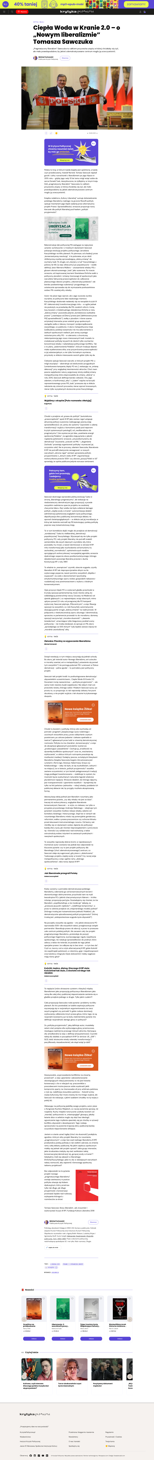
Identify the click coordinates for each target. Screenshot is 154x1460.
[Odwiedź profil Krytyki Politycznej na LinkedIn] (47, 1455)
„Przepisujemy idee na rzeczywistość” (34, 1426)
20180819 (55, 1272)
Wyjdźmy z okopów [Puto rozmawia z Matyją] (67, 401)
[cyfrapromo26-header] (77, 4)
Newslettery (73, 1437)
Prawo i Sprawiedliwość (73, 1264)
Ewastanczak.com (119, 1456)
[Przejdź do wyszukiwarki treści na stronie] (12, 11)
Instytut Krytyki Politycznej (30, 1441)
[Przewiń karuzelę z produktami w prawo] (129, 1319)
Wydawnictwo (25, 1437)
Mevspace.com (103, 1456)
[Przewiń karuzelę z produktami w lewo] (24, 1319)
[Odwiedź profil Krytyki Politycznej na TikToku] (39, 1455)
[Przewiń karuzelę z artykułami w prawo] (129, 1376)
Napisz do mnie (53, 1247)
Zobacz (34, 1339)
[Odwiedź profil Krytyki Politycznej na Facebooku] (30, 1455)
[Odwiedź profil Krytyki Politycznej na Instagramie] (35, 1455)
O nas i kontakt (74, 1441)
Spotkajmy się (74, 1446)
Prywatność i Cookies (113, 1437)
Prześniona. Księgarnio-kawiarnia (81, 1432)
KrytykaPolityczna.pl (27, 1432)
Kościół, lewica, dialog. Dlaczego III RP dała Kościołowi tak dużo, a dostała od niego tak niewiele (67, 970)
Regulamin (109, 1432)
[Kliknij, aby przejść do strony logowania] (140, 11)
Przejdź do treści (10, 3)
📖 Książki (49, 1267)
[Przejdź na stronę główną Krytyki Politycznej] (35, 1414)
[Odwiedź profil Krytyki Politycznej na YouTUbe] (43, 1455)
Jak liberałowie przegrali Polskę (60, 873)
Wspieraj (24, 12)
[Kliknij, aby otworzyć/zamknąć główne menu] (4, 12)
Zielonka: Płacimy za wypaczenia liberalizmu (67, 641)
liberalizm (55, 1264)
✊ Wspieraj (110, 1446)
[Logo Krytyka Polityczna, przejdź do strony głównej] (77, 11)
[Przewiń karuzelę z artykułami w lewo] (24, 1376)
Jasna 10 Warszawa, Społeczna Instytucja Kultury (38, 1446)
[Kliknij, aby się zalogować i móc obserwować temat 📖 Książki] (56, 1267)
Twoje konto (110, 1441)
